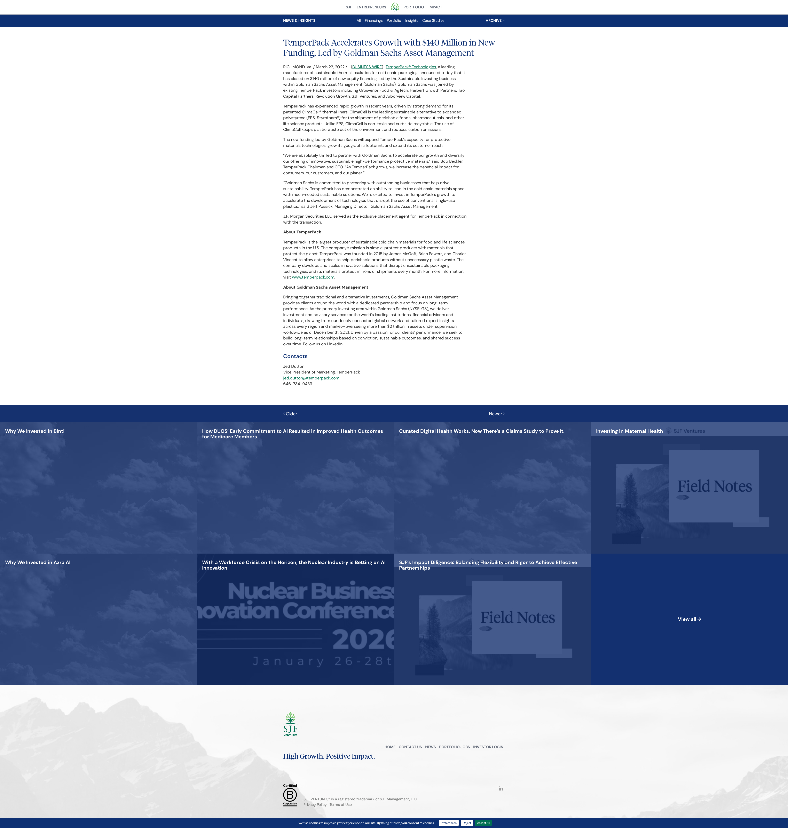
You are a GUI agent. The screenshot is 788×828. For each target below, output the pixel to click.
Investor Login (488, 747)
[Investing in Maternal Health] (629, 423)
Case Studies (433, 20)
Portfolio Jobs (454, 747)
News (430, 747)
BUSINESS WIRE (367, 67)
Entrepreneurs (371, 7)
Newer (496, 414)
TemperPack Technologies (411, 67)
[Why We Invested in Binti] (35, 423)
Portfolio (413, 7)
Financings (374, 20)
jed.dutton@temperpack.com (311, 378)
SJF (349, 7)
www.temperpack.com (313, 277)
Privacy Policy (315, 804)
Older (291, 414)
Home (390, 747)
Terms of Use (341, 804)
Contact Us (410, 747)
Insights (411, 20)
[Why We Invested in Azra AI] (38, 555)
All (359, 20)
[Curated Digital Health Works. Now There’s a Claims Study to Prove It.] (482, 423)
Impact (435, 7)
